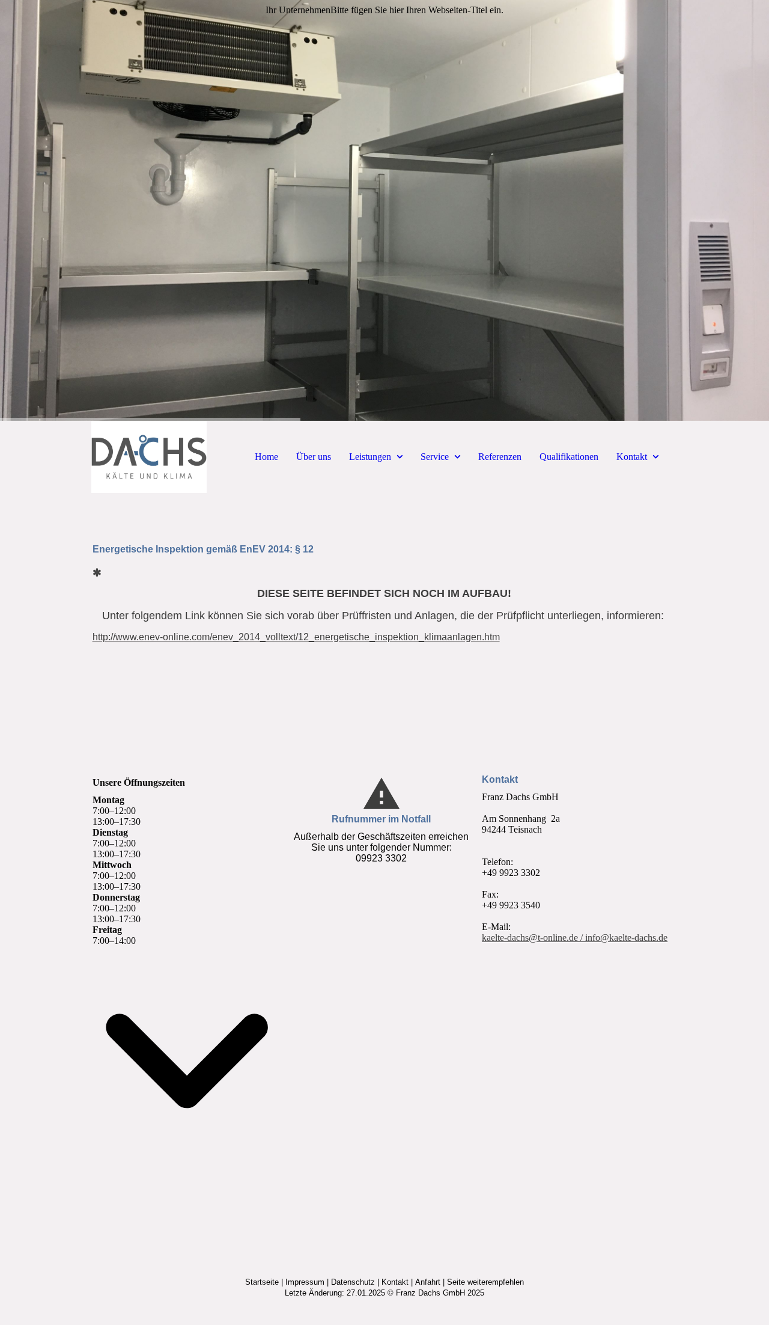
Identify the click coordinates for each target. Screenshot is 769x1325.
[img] (384, 210)
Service (435, 456)
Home (266, 456)
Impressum (304, 1282)
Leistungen (370, 456)
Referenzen (499, 456)
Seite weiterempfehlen (485, 1282)
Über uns (313, 456)
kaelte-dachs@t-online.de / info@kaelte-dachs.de (574, 937)
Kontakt (631, 456)
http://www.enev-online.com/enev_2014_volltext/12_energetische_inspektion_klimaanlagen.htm (296, 637)
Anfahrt (427, 1282)
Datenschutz (353, 1282)
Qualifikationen (569, 456)
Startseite (262, 1282)
